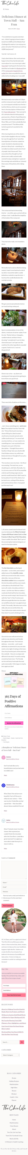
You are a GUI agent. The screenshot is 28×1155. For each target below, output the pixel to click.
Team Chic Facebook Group (14, 1135)
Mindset (14, 1094)
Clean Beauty (14, 1126)
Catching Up (6, 742)
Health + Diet (14, 1097)
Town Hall (5, 66)
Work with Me (14, 1139)
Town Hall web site (9, 112)
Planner (14, 1100)
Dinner (4, 671)
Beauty (14, 1091)
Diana (18, 28)
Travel (8, 736)
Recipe (14, 1078)
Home (14, 1120)
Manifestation (14, 1084)
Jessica (8, 757)
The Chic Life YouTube (14, 1132)
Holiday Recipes (14, 1081)
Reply (5, 775)
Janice (8, 820)
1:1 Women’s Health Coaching (14, 1142)
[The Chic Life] (10, 3)
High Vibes (14, 1087)
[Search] (22, 1042)
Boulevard (20, 68)
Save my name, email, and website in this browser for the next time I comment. (14, 898)
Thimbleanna (10, 785)
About (14, 1129)
